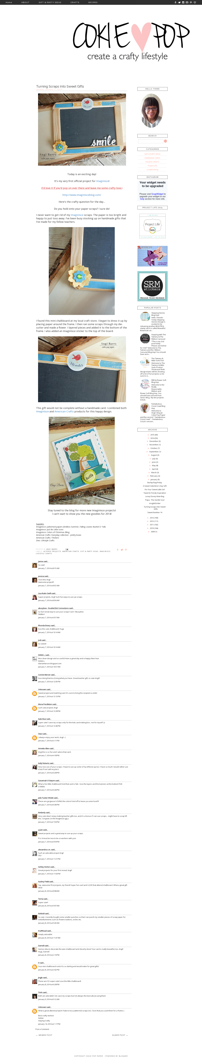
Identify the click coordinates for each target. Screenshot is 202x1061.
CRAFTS (74, 2)
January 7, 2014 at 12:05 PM (49, 681)
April (154, 469)
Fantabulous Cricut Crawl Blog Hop (158, 406)
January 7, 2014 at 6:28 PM (48, 772)
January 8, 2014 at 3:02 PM (48, 970)
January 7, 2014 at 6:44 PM (48, 790)
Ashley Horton (44, 867)
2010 (152, 528)
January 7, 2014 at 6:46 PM (48, 804)
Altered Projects (52, 551)
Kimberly (41, 812)
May (154, 465)
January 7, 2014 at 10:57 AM (49, 667)
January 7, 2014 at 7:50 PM (48, 822)
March (154, 472)
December (154, 441)
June (154, 462)
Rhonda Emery (44, 625)
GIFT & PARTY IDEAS (50, 2)
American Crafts (70, 551)
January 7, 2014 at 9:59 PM (48, 841)
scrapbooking (152, 169)
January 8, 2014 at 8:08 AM (48, 891)
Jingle (40, 977)
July (153, 458)
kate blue (42, 719)
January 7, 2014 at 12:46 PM (49, 726)
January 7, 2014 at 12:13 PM (49, 696)
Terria (40, 899)
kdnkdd (41, 913)
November (154, 444)
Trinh (40, 992)
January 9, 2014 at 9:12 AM (48, 999)
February (154, 476)
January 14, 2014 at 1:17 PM (49, 1024)
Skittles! (41, 614)
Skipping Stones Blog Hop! (158, 314)
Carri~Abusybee (77, 612)
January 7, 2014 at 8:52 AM (48, 585)
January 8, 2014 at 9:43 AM (48, 923)
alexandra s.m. (44, 849)
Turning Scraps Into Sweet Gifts (155, 508)
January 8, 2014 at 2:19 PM (48, 955)
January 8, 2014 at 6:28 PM (48, 984)
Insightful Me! (154, 503)
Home (9, 2)
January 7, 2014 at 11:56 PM (49, 873)
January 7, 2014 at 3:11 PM (48, 740)
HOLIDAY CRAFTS (152, 162)
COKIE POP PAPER (94, 1056)
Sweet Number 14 (154, 512)
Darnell (41, 945)
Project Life (152, 165)
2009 (153, 531)
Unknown (42, 689)
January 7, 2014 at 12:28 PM (49, 711)
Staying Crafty (44, 1020)
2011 (152, 524)
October (153, 448)
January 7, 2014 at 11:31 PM (49, 859)
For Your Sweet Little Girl (155, 489)
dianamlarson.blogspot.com (49, 663)
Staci (40, 733)
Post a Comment (42, 1029)
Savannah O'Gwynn (46, 780)
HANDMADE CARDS (152, 158)
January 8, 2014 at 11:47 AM (49, 938)
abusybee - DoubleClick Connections (53, 608)
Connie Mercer (44, 674)
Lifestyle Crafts (44, 554)
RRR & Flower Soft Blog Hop (158, 381)
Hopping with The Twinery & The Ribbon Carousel (158, 336)
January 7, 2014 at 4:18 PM (48, 755)
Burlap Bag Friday (154, 482)
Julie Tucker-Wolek (45, 798)
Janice (40, 561)
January (154, 479)
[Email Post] (67, 549)
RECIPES (93, 2)
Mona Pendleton (45, 704)
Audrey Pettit (43, 881)
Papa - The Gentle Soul (154, 500)
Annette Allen (43, 748)
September (154, 451)
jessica (41, 576)
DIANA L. (41, 655)
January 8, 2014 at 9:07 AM (48, 905)
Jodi (39, 640)
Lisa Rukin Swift (44, 593)
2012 (152, 521)
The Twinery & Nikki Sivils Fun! (157, 359)
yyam (40, 830)
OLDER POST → (120, 1035)
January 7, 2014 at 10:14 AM (49, 632)
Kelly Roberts (44, 763)
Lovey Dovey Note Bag (154, 496)
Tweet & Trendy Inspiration (155, 493)
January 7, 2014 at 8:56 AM (48, 600)
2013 (152, 518)
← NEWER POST (44, 1035)
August (154, 455)
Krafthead (42, 931)
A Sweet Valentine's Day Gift (155, 486)
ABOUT (25, 2)
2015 (152, 434)
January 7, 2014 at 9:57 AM (48, 617)
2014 (152, 438)
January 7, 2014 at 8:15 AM (48, 568)
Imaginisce (105, 551)
